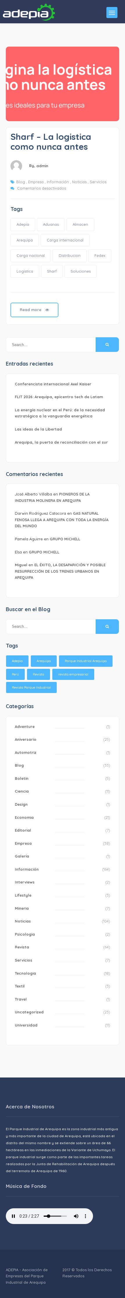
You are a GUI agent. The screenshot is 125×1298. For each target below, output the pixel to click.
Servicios (98, 181)
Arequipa (25, 240)
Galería (22, 856)
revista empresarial (73, 674)
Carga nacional (31, 255)
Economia (24, 817)
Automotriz (25, 752)
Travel (21, 999)
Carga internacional (65, 240)
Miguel (21, 564)
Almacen (80, 224)
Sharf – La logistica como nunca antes (50, 141)
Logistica (25, 271)
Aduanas (51, 224)
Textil (20, 986)
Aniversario (25, 739)
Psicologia (25, 934)
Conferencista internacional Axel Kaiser (53, 384)
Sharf (52, 271)
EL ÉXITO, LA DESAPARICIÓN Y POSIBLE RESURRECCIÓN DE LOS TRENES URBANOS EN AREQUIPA (60, 571)
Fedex (99, 255)
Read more (31, 309)
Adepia (23, 224)
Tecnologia (25, 973)
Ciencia (22, 791)
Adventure (25, 726)
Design (21, 804)
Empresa (36, 181)
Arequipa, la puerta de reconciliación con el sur (61, 442)
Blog (20, 181)
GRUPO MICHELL (65, 539)
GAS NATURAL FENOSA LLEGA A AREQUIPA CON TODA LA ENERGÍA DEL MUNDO (61, 519)
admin (42, 165)
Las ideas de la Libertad (38, 429)
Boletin (21, 778)
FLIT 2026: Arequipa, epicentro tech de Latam (59, 396)
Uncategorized (29, 1012)
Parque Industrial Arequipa (86, 661)
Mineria (22, 908)
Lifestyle (23, 895)
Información (58, 181)
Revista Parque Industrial (31, 687)
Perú (15, 674)
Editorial (23, 830)
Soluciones (81, 271)
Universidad (26, 1025)
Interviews (25, 882)
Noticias (79, 181)
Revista (38, 674)
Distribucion (70, 255)
